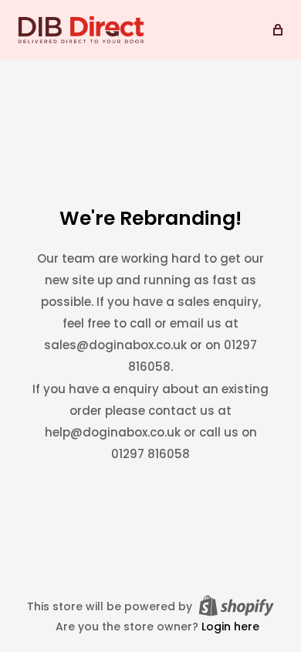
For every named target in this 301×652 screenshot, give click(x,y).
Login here (230, 626)
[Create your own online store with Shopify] (236, 605)
